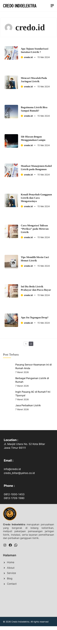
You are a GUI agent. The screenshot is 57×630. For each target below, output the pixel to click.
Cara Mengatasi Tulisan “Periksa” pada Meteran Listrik (34, 229)
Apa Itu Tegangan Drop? (34, 317)
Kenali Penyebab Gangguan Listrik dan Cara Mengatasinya (36, 198)
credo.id (28, 57)
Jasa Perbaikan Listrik (28, 405)
